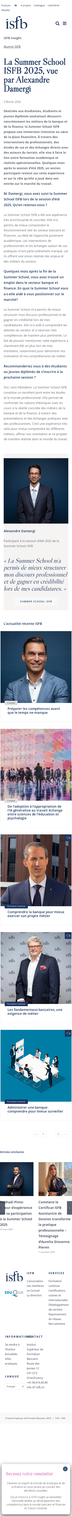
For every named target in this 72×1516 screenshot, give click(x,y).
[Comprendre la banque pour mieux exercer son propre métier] (36, 870)
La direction (34, 1295)
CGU (57, 1418)
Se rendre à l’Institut (12, 1347)
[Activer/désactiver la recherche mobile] (57, 23)
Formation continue (55, 1283)
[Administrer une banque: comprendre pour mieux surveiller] (36, 1066)
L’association (35, 1281)
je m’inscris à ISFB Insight (30, 1497)
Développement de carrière (58, 1307)
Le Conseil (33, 1290)
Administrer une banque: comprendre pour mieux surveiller (35, 1109)
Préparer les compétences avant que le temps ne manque (34, 710)
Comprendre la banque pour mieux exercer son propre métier (36, 914)
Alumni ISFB (12, 47)
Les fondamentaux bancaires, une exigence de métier (35, 1011)
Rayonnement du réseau (57, 1316)
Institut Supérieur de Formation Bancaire (26, 1418)
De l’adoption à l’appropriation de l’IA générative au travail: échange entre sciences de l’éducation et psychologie (35, 812)
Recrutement (57, 1324)
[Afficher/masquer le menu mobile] (65, 23)
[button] (2, 1208)
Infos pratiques (11, 1361)
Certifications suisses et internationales (58, 1295)
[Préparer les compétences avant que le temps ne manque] (36, 667)
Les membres (35, 1286)
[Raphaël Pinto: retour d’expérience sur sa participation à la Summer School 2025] (16, 1179)
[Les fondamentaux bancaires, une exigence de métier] (36, 968)
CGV (63, 1418)
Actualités (11, 1354)
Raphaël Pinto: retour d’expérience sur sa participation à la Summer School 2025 (16, 1213)
